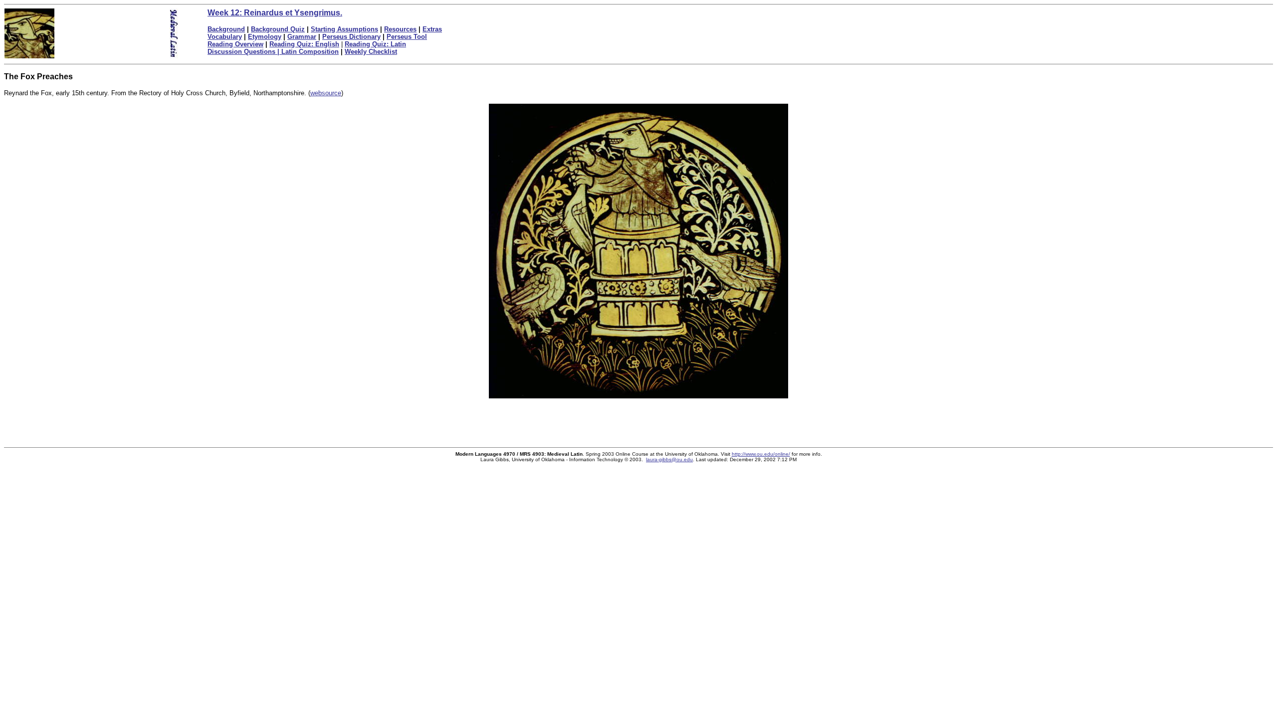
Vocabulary (225, 36)
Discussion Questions (244, 51)
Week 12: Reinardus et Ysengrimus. (275, 12)
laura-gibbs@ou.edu (669, 459)
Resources (400, 29)
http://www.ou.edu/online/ (761, 454)
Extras (432, 29)
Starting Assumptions (344, 29)
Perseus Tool (407, 36)
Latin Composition (310, 51)
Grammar (301, 36)
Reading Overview (235, 44)
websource (325, 93)
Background (226, 29)
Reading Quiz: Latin (375, 44)
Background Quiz (278, 29)
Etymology (264, 36)
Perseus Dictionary (351, 36)
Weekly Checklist (371, 51)
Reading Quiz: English (304, 44)
